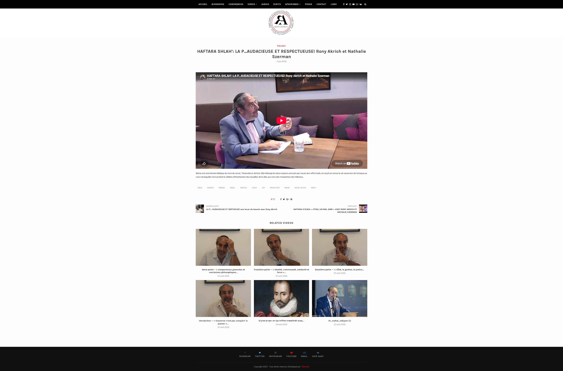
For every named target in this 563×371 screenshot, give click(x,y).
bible (200, 188)
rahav (287, 188)
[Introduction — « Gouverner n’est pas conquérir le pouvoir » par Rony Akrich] (223, 298)
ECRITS (277, 4)
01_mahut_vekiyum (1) (339, 321)
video (313, 188)
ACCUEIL (203, 4)
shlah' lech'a (300, 188)
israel (232, 188)
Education (281, 46)
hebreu (222, 188)
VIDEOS (251, 4)
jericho (243, 188)
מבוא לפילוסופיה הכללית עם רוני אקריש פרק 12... (281, 321)
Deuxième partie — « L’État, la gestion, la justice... (339, 269)
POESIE (308, 4)
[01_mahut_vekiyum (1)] (339, 298)
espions (210, 188)
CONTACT (321, 4)
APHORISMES (292, 4)
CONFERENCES (236, 4)
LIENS (334, 4)
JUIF (263, 188)
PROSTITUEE (274, 188)
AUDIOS (265, 4)
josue (254, 188)
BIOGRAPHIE (218, 4)
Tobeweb (305, 366)
